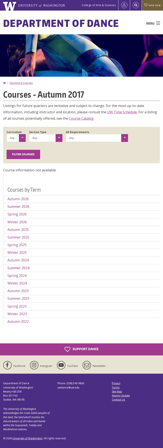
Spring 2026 (17, 214)
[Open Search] (136, 5)
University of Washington (27, 438)
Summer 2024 (18, 268)
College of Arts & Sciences (99, 5)
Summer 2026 (18, 206)
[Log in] (124, 5)
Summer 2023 (18, 298)
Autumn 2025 (18, 229)
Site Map (117, 391)
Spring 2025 (17, 245)
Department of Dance (61, 23)
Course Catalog (81, 118)
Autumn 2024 (18, 260)
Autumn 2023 (18, 290)
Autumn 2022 (18, 321)
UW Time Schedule (122, 112)
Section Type (37, 132)
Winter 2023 (17, 314)
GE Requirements (77, 132)
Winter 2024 (17, 283)
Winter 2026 (17, 222)
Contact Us (118, 399)
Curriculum (14, 132)
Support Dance (85, 349)
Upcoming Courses (21, 83)
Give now (154, 5)
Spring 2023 (17, 306)
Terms (115, 387)
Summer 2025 (18, 237)
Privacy (116, 383)
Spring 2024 (17, 275)
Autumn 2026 (18, 199)
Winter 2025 (17, 252)
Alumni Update (121, 395)
